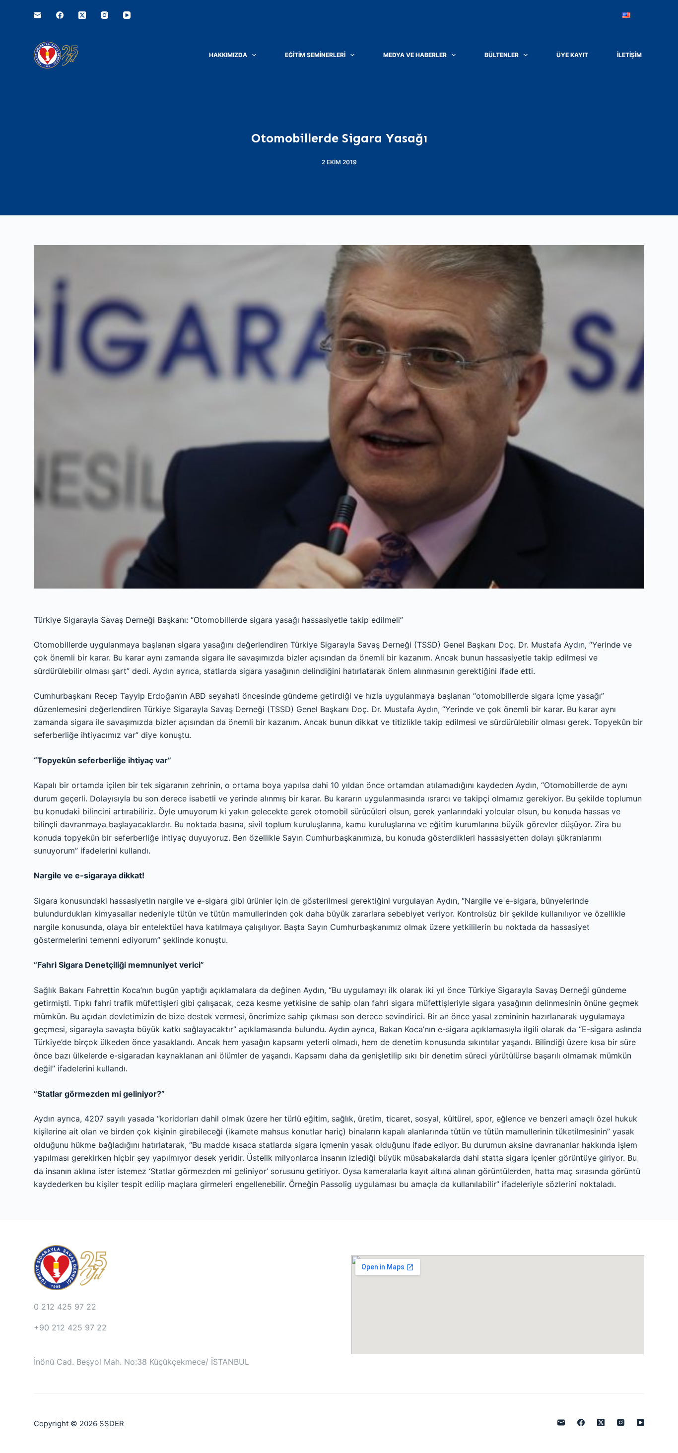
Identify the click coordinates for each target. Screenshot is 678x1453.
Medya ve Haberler (415, 55)
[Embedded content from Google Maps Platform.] (497, 1304)
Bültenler (501, 55)
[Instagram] (104, 15)
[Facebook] (60, 15)
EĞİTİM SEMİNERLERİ (315, 55)
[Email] (37, 15)
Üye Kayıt (572, 55)
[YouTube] (127, 15)
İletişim (629, 55)
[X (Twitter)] (82, 15)
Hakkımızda (228, 55)
